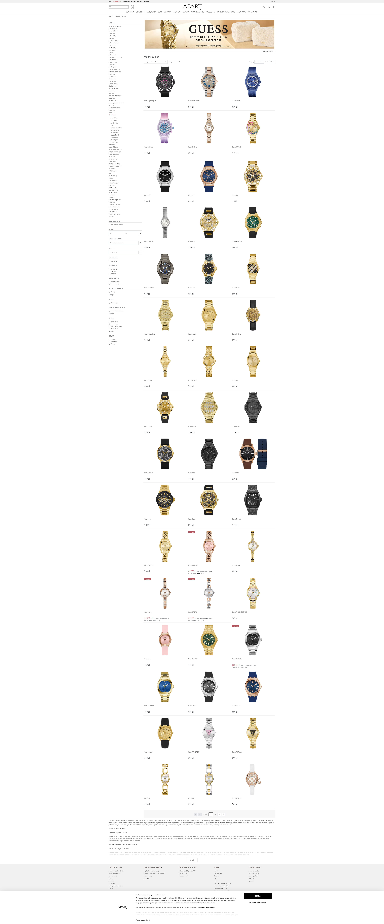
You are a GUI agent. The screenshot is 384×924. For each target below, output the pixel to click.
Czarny (113, 339)
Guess (112, 115)
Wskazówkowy (116, 326)
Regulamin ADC (183, 876)
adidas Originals (115, 26)
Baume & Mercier (115, 57)
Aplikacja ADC (183, 873)
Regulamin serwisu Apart (221, 886)
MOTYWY (167, 12)
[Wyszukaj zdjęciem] (132, 6)
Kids (112, 125)
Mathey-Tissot (114, 164)
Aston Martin (114, 43)
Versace (113, 212)
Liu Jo (112, 156)
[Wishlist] (269, 7)
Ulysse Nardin (114, 207)
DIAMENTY (140, 12)
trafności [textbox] (258, 62)
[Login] (264, 7)
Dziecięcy (113, 271)
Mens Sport (114, 140)
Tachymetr (114, 328)
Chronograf (114, 321)
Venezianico (113, 209)
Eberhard (112, 86)
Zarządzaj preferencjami (257, 902)
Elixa (111, 93)
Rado (112, 185)
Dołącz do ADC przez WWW (187, 871)
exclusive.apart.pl (254, 873)
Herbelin (112, 144)
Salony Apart (218, 873)
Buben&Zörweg (114, 69)
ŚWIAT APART (253, 12)
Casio (112, 74)
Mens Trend (114, 142)
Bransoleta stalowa (117, 311)
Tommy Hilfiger (115, 200)
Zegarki (118, 16)
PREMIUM (177, 12)
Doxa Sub (113, 83)
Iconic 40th (114, 123)
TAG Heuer (113, 190)
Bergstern (113, 60)
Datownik (114, 324)
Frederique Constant (116, 103)
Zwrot (110, 878)
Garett (112, 110)
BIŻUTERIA (130, 12)
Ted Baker (113, 192)
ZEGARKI (186, 12)
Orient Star (113, 176)
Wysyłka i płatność (114, 873)
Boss (112, 64)
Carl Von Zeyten (115, 72)
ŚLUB (160, 12)
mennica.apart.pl (254, 871)
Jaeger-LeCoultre (115, 152)
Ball (111, 52)
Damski (113, 269)
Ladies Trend (115, 135)
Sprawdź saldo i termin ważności (154, 873)
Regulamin (112, 881)
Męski (113, 273)
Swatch (112, 188)
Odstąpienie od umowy (116, 886)
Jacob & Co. (113, 147)
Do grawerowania (116, 224)
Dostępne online (149, 62)
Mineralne (114, 303)
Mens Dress (114, 137)
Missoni (112, 168)
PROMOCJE (241, 12)
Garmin (112, 112)
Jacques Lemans (115, 149)
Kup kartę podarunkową (151, 871)
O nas (215, 871)
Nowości (164, 62)
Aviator (112, 48)
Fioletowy (113, 341)
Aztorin (112, 50)
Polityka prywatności (220, 888)
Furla (111, 105)
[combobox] (259, 62)
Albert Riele (113, 31)
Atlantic (112, 45)
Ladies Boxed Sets (116, 128)
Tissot (112, 197)
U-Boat (112, 202)
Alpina (112, 33)
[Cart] (274, 7)
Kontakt (111, 888)
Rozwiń (192, 860)
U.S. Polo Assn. (115, 204)
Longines (113, 159)
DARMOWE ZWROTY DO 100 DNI (133, 1)
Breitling (112, 67)
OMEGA (112, 171)
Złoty (112, 344)
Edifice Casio (114, 88)
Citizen (112, 79)
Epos (112, 98)
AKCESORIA (210, 12)
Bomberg (113, 62)
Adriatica (113, 28)
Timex (112, 195)
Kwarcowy (114, 284)
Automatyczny (115, 281)
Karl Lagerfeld (114, 154)
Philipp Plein (114, 183)
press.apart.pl (253, 876)
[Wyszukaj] (110, 7)
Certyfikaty (112, 883)
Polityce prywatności (207, 907)
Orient (111, 173)
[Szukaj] (140, 233)
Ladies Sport (114, 132)
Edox (112, 91)
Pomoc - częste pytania (116, 871)
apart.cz (251, 878)
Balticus (112, 55)
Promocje (157, 62)
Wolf (111, 216)
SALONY (272, 1)
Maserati (113, 161)
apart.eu (251, 881)
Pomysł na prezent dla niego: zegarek (125, 844)
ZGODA (257, 896)
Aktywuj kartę (148, 876)
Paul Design (113, 180)
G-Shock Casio (114, 107)
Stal (112, 292)
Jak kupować (113, 876)
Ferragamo (113, 100)
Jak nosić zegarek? (119, 828)
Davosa (112, 81)
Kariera (216, 881)
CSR (215, 878)
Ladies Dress (115, 130)
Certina (112, 76)
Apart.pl (111, 16)
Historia (216, 876)
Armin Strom (114, 40)
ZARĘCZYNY (151, 12)
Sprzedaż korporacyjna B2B (222, 883)
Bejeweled (114, 120)
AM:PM (112, 36)
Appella (112, 38)
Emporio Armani (115, 95)
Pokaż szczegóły (142, 920)
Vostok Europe (114, 214)
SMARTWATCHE (197, 12)
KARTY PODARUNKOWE (226, 12)
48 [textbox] (271, 62)
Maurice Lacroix (115, 166)
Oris (111, 178)
